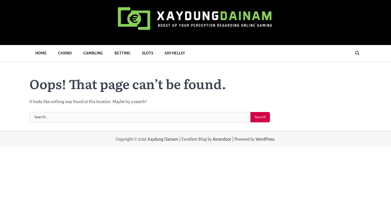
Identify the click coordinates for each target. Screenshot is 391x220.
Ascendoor (222, 139)
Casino (65, 53)
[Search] (357, 53)
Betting (122, 53)
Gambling (93, 53)
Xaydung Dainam (162, 139)
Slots (147, 53)
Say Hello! (175, 53)
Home (41, 53)
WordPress (265, 139)
